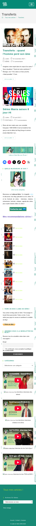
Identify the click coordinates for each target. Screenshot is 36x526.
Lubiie (7, 59)
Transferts (21, 17)
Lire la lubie (9, 79)
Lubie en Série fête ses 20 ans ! (18, 155)
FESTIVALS (8, 120)
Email (4, 342)
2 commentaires (21, 120)
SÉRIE (7, 61)
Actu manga (7, 508)
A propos (23, 520)
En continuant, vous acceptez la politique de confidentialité (17, 349)
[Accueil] (2, 17)
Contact (18, 520)
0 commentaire (18, 61)
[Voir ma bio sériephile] (18, 190)
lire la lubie (18, 228)
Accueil (12, 520)
